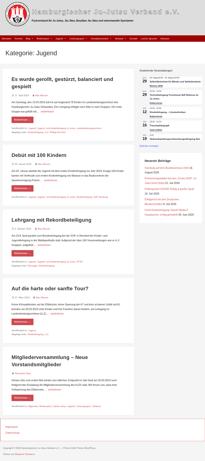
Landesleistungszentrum (89, 128)
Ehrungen (33, 266)
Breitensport (43, 38)
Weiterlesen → (22, 119)
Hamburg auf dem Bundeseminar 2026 (167, 168)
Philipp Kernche (58, 132)
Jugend (59, 38)
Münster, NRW (156, 86)
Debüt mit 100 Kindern (39, 155)
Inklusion (164, 38)
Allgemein (33, 406)
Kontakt (133, 38)
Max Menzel (41, 95)
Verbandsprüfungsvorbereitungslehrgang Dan (175, 139)
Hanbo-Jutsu (59, 406)
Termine (18, 38)
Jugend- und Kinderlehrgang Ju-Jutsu (56, 128)
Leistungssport (76, 38)
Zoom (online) (156, 130)
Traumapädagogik (159, 125)
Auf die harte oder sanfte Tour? (50, 288)
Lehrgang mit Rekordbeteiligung (51, 220)
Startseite (6, 38)
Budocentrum (156, 103)
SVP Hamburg (101, 197)
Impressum (11, 427)
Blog (28, 38)
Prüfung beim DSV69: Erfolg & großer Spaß (169, 189)
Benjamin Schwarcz (25, 454)
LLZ (47, 132)
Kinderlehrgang (35, 132)
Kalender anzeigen (149, 146)
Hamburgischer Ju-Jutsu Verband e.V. (106, 11)
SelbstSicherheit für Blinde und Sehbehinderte (175, 81)
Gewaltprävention (99, 38)
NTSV (80, 262)
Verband (119, 38)
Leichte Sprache (149, 38)
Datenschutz (12, 432)
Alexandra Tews (23, 373)
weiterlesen (47, 111)
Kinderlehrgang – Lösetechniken (168, 112)
